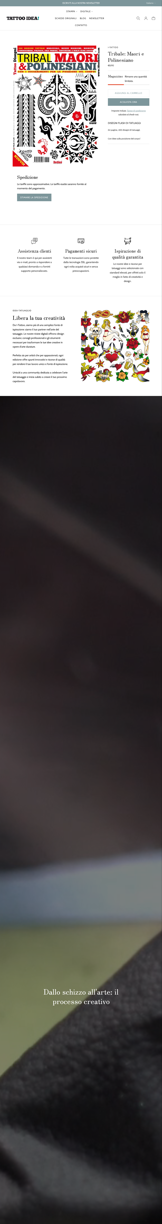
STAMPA (70, 11)
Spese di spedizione (136, 110)
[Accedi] (146, 18)
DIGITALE (85, 11)
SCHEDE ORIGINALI (66, 18)
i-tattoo (113, 47)
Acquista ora (128, 102)
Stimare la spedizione (34, 197)
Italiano (149, 3)
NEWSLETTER (96, 18)
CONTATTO (81, 25)
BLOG (83, 18)
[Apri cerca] (138, 18)
